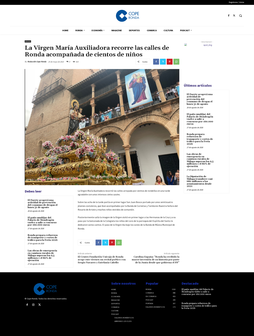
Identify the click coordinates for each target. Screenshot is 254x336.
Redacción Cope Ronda (36, 61)
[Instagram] (33, 305)
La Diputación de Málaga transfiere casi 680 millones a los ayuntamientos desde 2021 (200, 181)
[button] (240, 15)
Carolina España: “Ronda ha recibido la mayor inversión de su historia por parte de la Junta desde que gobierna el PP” (155, 259)
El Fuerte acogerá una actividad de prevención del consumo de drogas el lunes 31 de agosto (42, 204)
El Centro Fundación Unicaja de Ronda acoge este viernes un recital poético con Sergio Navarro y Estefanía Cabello (102, 259)
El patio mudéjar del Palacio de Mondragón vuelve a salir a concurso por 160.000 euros (42, 221)
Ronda (27, 41)
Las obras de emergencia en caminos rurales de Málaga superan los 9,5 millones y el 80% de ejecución (42, 255)
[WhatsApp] (176, 62)
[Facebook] (229, 16)
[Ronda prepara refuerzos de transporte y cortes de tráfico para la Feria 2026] (64, 239)
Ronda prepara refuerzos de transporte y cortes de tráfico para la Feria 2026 (43, 238)
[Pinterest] (170, 62)
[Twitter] (234, 16)
